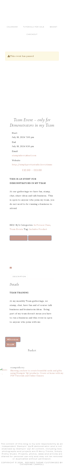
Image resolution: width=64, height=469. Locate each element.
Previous (13, 339)
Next (9, 344)
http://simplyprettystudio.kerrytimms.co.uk (35, 164)
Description (19, 277)
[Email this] (11, 267)
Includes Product (38, 229)
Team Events (16, 229)
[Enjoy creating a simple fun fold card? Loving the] (32, 423)
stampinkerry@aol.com (24, 155)
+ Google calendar (40, 238)
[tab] (19, 276)
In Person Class (42, 225)
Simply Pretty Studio (32, 13)
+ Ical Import (19, 238)
